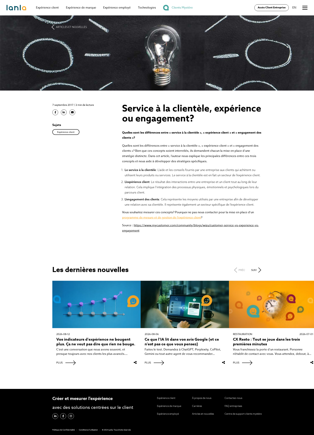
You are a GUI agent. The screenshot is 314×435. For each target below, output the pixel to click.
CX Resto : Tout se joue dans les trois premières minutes (266, 341)
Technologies (147, 7)
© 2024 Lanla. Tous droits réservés (116, 429)
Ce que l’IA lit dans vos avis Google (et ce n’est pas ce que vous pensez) (182, 341)
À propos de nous (201, 398)
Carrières (197, 406)
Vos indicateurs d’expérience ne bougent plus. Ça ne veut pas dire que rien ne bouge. (95, 341)
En (294, 7)
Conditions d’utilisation (88, 429)
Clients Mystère (182, 7)
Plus (59, 362)
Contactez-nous (233, 398)
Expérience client (47, 7)
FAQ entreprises (233, 406)
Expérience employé (117, 7)
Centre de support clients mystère (243, 413)
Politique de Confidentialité (63, 429)
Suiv (254, 270)
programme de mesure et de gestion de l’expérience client (161, 217)
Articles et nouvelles (71, 27)
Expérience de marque (81, 7)
